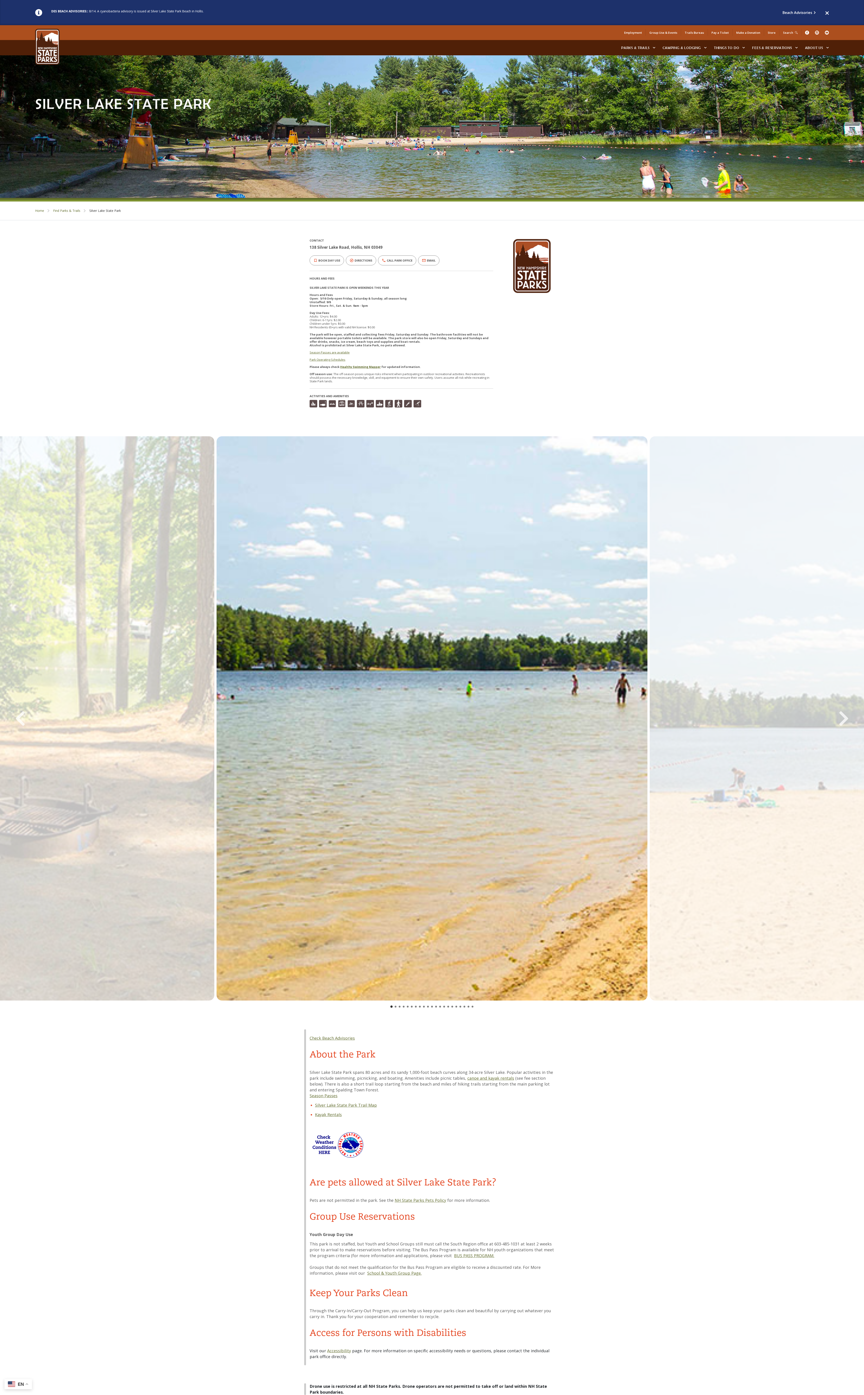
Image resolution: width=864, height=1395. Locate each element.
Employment (633, 33)
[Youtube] (827, 33)
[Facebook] (807, 33)
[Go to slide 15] (448, 1007)
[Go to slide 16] (452, 1007)
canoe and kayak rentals (490, 1078)
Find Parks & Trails (66, 210)
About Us (814, 47)
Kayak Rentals (328, 1114)
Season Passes (324, 1095)
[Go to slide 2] (395, 1007)
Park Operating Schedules (327, 360)
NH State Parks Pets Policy (420, 1200)
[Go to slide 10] (428, 1007)
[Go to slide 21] (472, 1007)
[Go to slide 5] (408, 1007)
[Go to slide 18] (460, 1007)
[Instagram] (817, 33)
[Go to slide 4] (404, 1007)
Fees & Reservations (772, 47)
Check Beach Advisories (332, 1038)
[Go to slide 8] (420, 1007)
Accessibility (339, 1350)
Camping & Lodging (682, 47)
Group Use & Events (663, 33)
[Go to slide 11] (432, 1007)
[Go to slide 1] (391, 1006)
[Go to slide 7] (416, 1007)
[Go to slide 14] (444, 1007)
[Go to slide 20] (468, 1007)
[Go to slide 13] (440, 1007)
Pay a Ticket (720, 33)
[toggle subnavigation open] (654, 47)
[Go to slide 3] (399, 1007)
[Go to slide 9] (424, 1007)
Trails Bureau (694, 33)
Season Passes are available (330, 352)
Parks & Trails (635, 47)
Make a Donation (748, 33)
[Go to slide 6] (412, 1007)
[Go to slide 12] (436, 1007)
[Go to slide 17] (456, 1007)
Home (39, 210)
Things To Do (726, 47)
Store (772, 33)
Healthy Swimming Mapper (360, 367)
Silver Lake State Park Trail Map (346, 1105)
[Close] (827, 12)
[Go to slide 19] (464, 1007)
